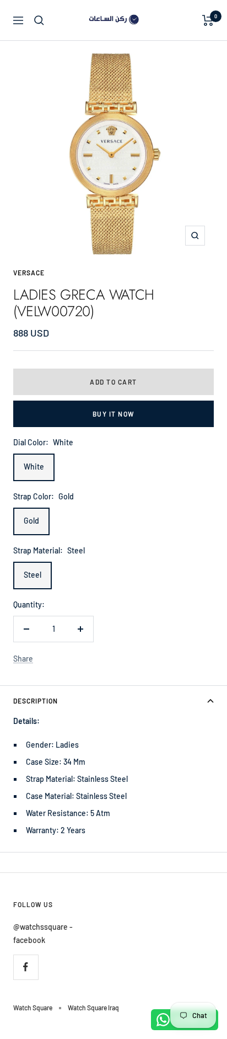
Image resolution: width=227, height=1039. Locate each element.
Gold (31, 520)
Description (35, 701)
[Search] (39, 20)
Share (23, 658)
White (34, 466)
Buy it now (114, 414)
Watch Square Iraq (93, 1007)
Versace (29, 272)
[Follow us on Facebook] (25, 967)
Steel (32, 574)
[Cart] (208, 20)
